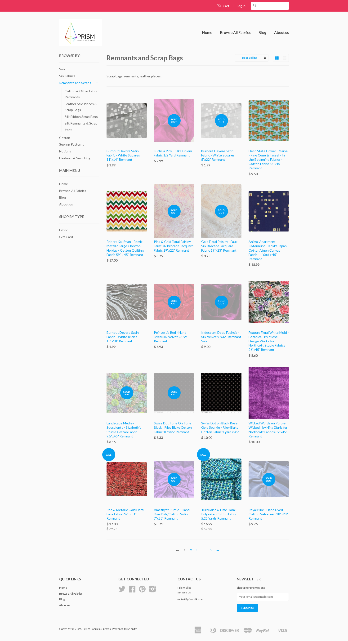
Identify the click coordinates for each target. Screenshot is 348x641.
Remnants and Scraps (75, 83)
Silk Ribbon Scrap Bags (81, 117)
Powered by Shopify (124, 629)
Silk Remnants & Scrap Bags (81, 126)
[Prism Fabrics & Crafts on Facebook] (132, 590)
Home (207, 32)
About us (281, 32)
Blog (262, 32)
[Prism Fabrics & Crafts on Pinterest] (142, 590)
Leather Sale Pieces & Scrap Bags (81, 107)
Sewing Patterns (71, 144)
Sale (62, 69)
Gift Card (66, 237)
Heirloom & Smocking (74, 158)
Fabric (63, 230)
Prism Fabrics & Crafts (97, 629)
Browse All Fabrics (235, 32)
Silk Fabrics (67, 76)
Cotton (64, 138)
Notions (65, 151)
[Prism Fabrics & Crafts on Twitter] (121, 590)
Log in (241, 6)
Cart (225, 6)
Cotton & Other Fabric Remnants (81, 94)
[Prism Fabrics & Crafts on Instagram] (152, 590)
